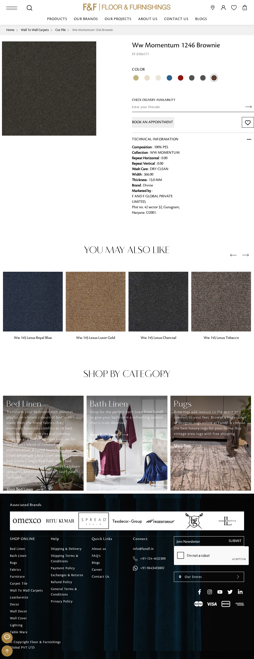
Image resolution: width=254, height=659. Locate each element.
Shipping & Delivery (66, 549)
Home (10, 30)
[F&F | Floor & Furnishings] (126, 7)
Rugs (13, 563)
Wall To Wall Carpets (35, 30)
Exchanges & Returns (67, 575)
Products (57, 19)
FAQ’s (96, 556)
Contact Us (176, 19)
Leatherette (19, 597)
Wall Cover (18, 618)
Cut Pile (60, 30)
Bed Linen (17, 549)
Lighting (16, 625)
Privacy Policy (62, 601)
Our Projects (118, 19)
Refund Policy (61, 582)
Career (97, 569)
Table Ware (19, 632)
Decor (14, 604)
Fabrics (15, 569)
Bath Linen (18, 556)
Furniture (17, 576)
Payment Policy (63, 568)
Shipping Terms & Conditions (64, 558)
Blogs (201, 19)
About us (148, 19)
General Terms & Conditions (64, 591)
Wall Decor (18, 611)
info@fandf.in (143, 549)
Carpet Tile (19, 583)
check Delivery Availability (153, 100)
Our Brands (86, 19)
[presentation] (233, 255)
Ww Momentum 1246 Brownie (92, 30)
